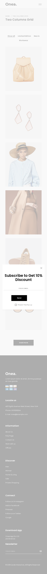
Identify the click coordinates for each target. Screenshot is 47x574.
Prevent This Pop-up (25, 305)
